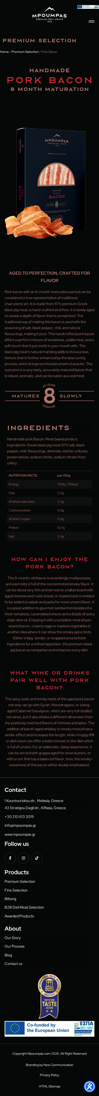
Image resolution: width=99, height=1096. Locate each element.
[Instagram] (23, 858)
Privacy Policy (49, 1075)
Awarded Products (19, 916)
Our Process (14, 946)
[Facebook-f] (10, 858)
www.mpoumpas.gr (20, 834)
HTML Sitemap (49, 1086)
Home (4, 52)
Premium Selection (25, 52)
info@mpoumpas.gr (20, 825)
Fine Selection (16, 890)
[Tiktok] (36, 858)
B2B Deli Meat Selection (24, 907)
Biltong (10, 898)
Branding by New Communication (49, 1065)
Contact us (13, 963)
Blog (8, 955)
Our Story (13, 937)
